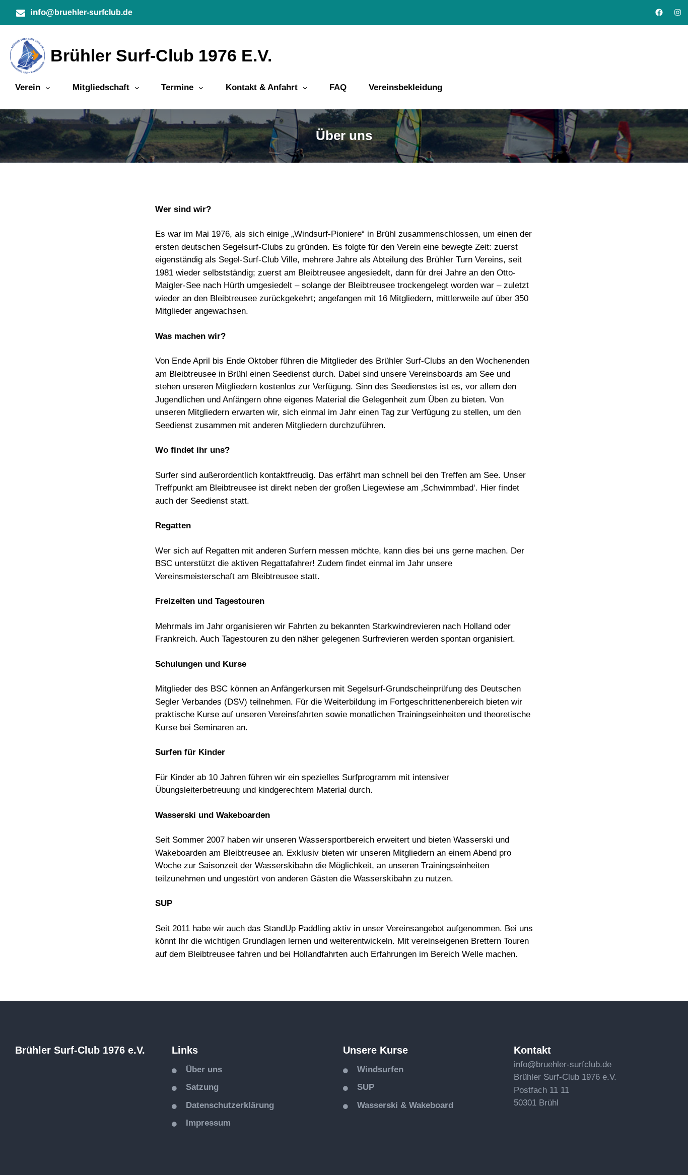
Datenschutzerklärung (230, 1105)
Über (197, 1069)
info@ (42, 12)
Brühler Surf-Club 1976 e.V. (161, 55)
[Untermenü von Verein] (47, 87)
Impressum (208, 1123)
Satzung (202, 1087)
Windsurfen (380, 1069)
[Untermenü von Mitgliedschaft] (137, 87)
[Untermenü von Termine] (200, 87)
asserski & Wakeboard (409, 1105)
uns (215, 1069)
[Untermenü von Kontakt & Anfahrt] (305, 87)
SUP (365, 1087)
